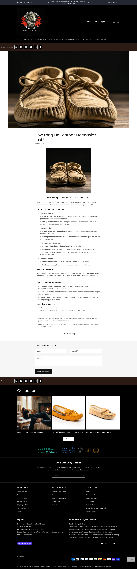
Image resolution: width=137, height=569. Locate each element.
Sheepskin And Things (28, 566)
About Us (89, 492)
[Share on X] (26, 47)
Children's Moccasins (59, 498)
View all (68, 439)
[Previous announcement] (49, 2)
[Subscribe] (83, 475)
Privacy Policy (22, 498)
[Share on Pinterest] (21, 47)
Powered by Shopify (41, 566)
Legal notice (107, 566)
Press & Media (91, 511)
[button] (39, 39)
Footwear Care (22, 492)
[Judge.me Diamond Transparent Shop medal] (72, 450)
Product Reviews (92, 505)
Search (19, 511)
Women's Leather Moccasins (98, 432)
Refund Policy (22, 501)
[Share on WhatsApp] (36, 47)
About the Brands (92, 498)
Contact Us (90, 501)
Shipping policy (97, 566)
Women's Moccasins (59, 492)
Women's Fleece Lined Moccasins (66, 432)
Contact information (85, 566)
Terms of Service (23, 508)
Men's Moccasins (57, 495)
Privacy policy (62, 566)
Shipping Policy (22, 505)
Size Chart (20, 495)
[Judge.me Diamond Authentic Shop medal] (64, 450)
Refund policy (52, 566)
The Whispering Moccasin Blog (96, 508)
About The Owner (92, 495)
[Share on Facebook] (16, 47)
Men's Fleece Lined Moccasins (30, 432)
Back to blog (69, 333)
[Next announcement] (88, 2)
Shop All (54, 505)
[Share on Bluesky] (31, 47)
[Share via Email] (40, 47)
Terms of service (72, 566)
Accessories (56, 501)
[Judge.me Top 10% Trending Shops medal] (96, 450)
